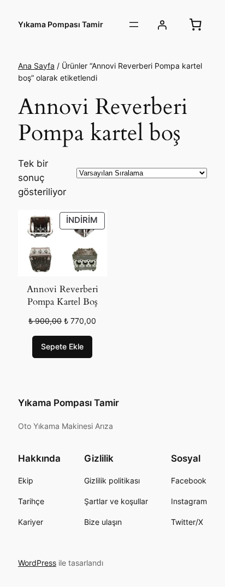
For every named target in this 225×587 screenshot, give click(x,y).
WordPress (37, 562)
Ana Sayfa (36, 65)
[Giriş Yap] (162, 24)
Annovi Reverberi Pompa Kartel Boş (62, 295)
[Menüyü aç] (133, 24)
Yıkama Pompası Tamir (60, 24)
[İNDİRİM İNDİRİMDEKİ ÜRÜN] (62, 242)
